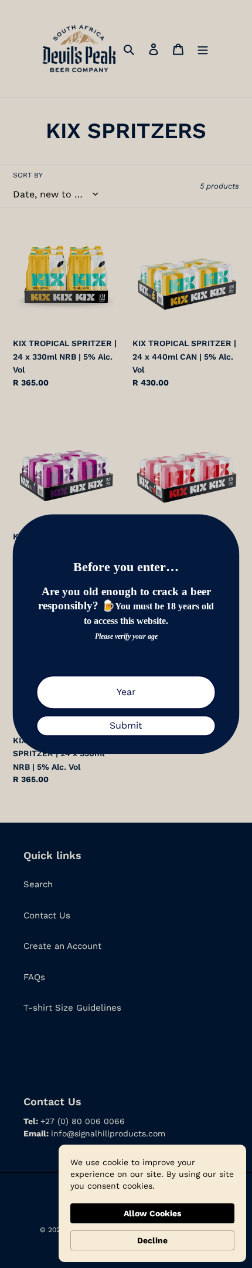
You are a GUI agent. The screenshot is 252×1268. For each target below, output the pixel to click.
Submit (126, 725)
